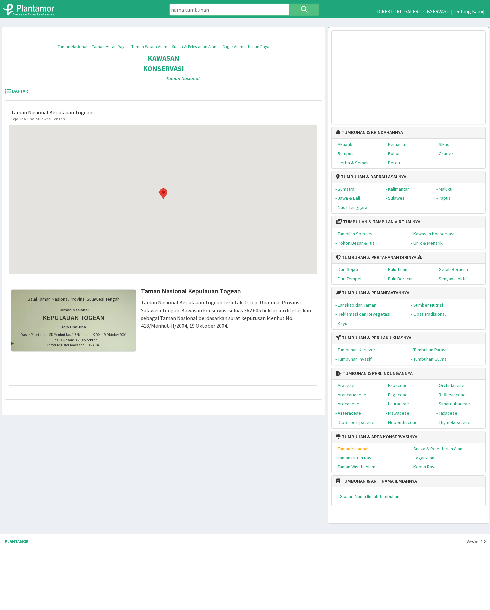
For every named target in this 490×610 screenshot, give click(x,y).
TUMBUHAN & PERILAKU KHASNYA (376, 338)
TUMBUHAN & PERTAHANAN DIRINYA (378, 257)
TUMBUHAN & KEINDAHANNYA (371, 132)
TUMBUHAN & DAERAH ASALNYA (373, 177)
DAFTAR (19, 91)
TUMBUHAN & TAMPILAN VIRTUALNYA (381, 222)
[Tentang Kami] (468, 11)
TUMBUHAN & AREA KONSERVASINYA (379, 437)
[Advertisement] (408, 74)
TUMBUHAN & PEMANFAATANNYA (375, 293)
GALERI (412, 11)
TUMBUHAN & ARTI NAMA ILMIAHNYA (378, 481)
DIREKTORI (389, 11)
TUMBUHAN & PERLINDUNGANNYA (377, 373)
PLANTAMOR (17, 541)
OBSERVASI (435, 11)
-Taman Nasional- (183, 78)
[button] (163, 193)
